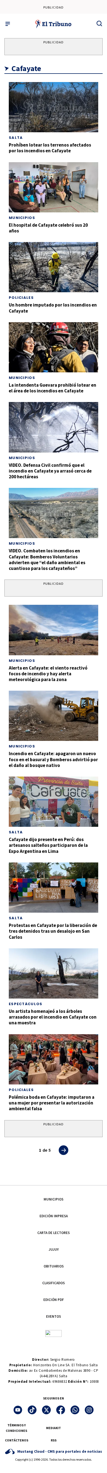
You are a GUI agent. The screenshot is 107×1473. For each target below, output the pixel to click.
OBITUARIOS (54, 1266)
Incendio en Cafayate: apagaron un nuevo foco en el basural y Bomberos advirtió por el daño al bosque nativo (53, 759)
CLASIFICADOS (53, 1283)
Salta (16, 137)
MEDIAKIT (53, 1428)
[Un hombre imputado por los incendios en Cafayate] (53, 267)
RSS (54, 1440)
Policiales (21, 297)
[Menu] (7, 24)
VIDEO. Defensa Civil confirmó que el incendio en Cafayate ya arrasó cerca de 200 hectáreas (50, 471)
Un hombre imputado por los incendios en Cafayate (53, 308)
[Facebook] (60, 1409)
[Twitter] (46, 1409)
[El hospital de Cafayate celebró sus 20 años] (53, 187)
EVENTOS (53, 1316)
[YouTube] (17, 1409)
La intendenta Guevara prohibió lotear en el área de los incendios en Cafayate (52, 388)
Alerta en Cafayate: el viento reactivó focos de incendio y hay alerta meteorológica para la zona (48, 674)
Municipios (22, 217)
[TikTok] (32, 1409)
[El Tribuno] (54, 24)
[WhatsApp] (75, 1409)
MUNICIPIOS (53, 1199)
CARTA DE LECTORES (53, 1232)
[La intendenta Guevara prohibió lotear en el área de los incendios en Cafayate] (53, 347)
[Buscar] (99, 23)
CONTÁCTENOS (16, 1440)
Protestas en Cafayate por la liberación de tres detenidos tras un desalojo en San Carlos (53, 931)
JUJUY (54, 1249)
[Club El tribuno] (53, 1333)
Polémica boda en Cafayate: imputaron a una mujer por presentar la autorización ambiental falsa (51, 1103)
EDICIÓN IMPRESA (54, 1216)
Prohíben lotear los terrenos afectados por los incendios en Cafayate (50, 148)
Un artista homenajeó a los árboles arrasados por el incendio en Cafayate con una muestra (53, 1017)
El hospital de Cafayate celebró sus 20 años (48, 228)
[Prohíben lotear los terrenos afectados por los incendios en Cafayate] (53, 107)
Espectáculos (26, 1004)
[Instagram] (89, 1409)
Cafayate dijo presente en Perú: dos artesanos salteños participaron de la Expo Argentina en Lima (48, 845)
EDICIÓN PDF (53, 1299)
